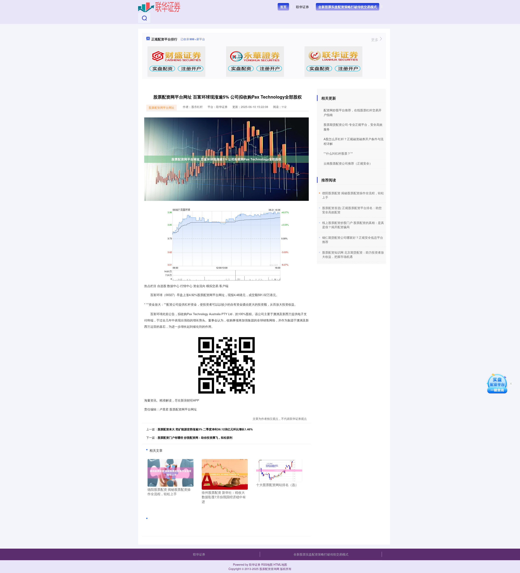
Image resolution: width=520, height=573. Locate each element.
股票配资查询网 (269, 569)
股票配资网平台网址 (161, 107)
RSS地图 (267, 564)
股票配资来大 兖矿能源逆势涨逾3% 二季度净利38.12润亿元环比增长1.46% (205, 429)
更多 (375, 39)
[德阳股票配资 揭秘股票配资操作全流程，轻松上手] (170, 472)
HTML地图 (280, 564)
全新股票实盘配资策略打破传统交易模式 (347, 6)
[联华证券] (159, 6)
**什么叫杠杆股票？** (338, 153)
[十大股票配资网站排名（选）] (279, 470)
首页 (283, 6)
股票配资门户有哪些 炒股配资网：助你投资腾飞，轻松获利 (195, 437)
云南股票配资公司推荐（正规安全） (348, 163)
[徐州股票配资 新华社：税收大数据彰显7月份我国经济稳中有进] (225, 474)
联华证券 (302, 6)
